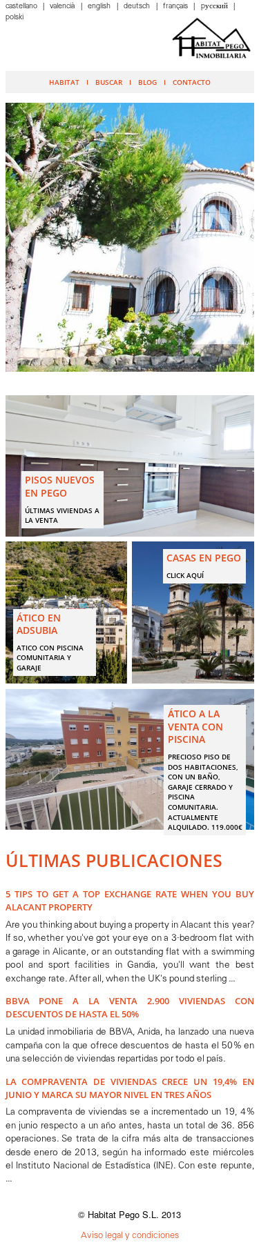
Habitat (64, 82)
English (100, 6)
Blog (147, 82)
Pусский (215, 6)
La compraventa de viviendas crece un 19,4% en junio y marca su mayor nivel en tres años (130, 1088)
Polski (14, 17)
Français (176, 6)
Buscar (108, 82)
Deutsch (138, 6)
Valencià (63, 6)
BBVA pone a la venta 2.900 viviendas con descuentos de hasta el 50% (130, 1007)
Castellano (22, 6)
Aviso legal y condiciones (130, 1235)
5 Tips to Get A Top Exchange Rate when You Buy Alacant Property (130, 900)
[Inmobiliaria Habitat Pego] (211, 38)
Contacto (192, 82)
